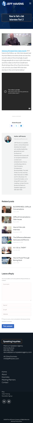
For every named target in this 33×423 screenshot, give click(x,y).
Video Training (6, 394)
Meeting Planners (9, 379)
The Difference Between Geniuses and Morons (22, 238)
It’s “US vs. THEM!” (19, 247)
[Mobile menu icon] (30, 3)
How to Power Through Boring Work (21, 259)
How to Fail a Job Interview (19, 228)
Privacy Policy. (18, 421)
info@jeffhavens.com (11, 358)
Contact (5, 382)
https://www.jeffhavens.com (21, 139)
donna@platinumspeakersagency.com (18, 352)
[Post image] (6, 209)
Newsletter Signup (7, 396)
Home (4, 371)
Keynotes (5, 377)
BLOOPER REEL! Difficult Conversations (22, 207)
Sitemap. (13, 421)
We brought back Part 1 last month (14, 50)
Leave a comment (16, 116)
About (4, 374)
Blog (3, 392)
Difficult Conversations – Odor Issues (22, 218)
